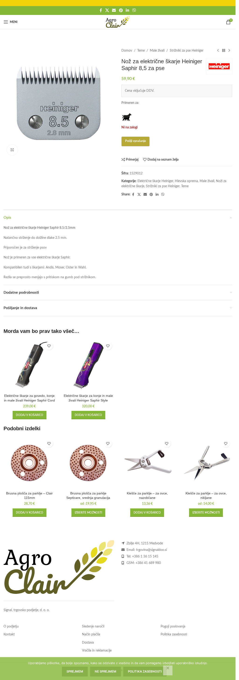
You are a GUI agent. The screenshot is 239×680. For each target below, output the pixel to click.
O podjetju (11, 626)
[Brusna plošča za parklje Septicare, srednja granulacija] (88, 463)
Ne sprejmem (105, 671)
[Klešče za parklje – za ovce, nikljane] (206, 463)
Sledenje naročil (93, 626)
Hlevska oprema (186, 181)
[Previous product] (218, 50)
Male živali (157, 50)
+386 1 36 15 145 (145, 556)
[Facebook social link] (101, 10)
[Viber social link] (133, 10)
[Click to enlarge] (12, 150)
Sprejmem (75, 671)
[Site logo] (118, 22)
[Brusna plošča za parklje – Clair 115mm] (29, 463)
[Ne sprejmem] (167, 670)
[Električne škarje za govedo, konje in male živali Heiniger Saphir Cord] (29, 365)
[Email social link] (114, 10)
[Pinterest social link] (120, 10)
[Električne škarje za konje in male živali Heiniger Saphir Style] (88, 365)
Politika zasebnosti (174, 634)
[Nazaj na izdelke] (223, 50)
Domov (126, 50)
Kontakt (9, 634)
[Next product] (229, 50)
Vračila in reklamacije (97, 650)
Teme (141, 50)
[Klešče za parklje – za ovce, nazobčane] (147, 463)
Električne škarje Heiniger (155, 181)
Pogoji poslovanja (173, 626)
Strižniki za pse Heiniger (187, 50)
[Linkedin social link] (127, 10)
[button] (29, 415)
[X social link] (107, 10)
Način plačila (91, 634)
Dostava (88, 642)
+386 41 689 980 (148, 563)
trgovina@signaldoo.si (151, 550)
